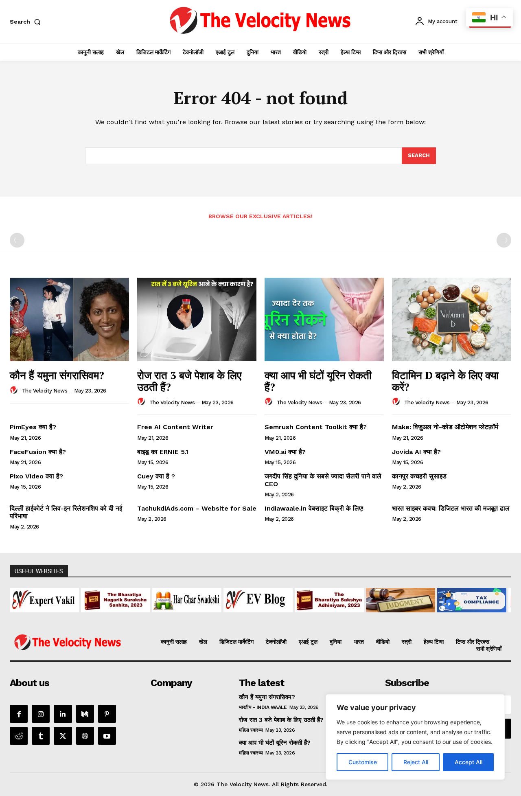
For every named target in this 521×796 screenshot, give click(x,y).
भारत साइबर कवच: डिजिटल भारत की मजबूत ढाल (451, 508)
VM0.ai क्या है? (285, 452)
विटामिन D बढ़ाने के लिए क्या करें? (445, 381)
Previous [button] (20, 598)
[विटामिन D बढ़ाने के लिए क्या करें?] (451, 319)
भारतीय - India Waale (263, 707)
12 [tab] (302, 617)
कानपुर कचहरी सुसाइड (419, 476)
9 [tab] (274, 617)
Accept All (468, 762)
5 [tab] (237, 617)
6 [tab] (246, 617)
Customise (362, 762)
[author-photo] (15, 390)
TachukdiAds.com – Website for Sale (196, 508)
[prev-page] (17, 240)
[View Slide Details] (68, 600)
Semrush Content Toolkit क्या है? (316, 427)
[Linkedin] (63, 714)
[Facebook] (19, 714)
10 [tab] (284, 617)
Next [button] (501, 598)
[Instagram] (41, 714)
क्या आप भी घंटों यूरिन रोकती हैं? (318, 381)
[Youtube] (107, 736)
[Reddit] (19, 736)
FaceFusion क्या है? (38, 452)
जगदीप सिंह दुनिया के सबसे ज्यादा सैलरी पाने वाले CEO (323, 480)
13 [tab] (312, 617)
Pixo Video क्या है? (36, 476)
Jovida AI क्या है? (416, 452)
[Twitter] (63, 736)
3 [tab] (218, 617)
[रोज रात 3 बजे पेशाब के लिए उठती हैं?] (196, 319)
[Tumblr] (41, 736)
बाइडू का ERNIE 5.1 (162, 452)
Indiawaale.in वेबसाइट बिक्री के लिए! (315, 508)
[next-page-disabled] (504, 240)
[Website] (85, 736)
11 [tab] (293, 617)
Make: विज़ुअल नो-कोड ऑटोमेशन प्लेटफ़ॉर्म (445, 427)
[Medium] (85, 714)
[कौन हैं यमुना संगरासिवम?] (69, 319)
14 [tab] (321, 617)
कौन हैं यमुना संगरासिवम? (57, 375)
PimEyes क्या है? (33, 427)
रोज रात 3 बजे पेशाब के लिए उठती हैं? (189, 381)
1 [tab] (199, 617)
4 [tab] (227, 617)
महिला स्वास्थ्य (251, 730)
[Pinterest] (107, 714)
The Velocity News (45, 391)
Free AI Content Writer (176, 427)
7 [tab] (256, 617)
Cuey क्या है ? (156, 476)
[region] (415, 737)
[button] (27, 21)
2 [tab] (209, 617)
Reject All (415, 762)
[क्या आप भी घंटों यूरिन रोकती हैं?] (324, 319)
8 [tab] (265, 617)
